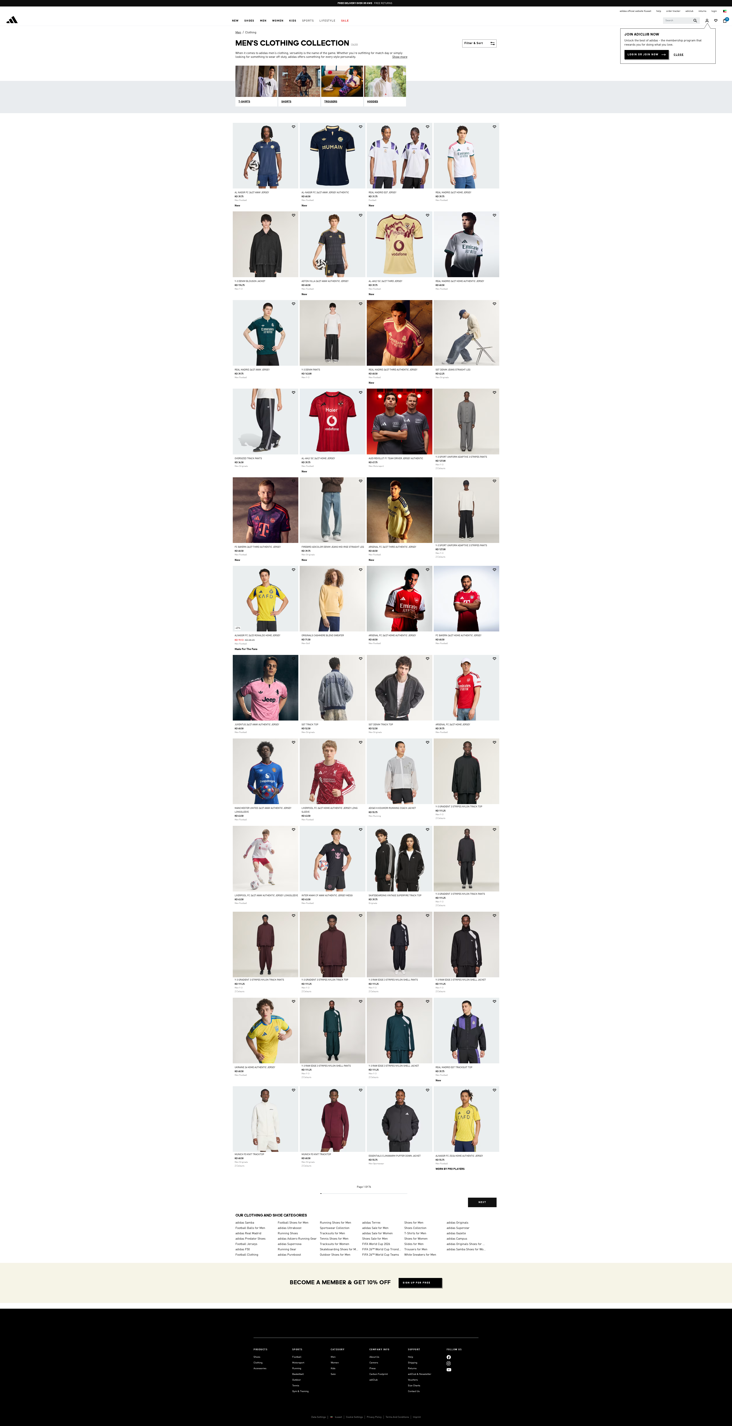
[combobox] (681, 20)
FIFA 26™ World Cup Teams (380, 1254)
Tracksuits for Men (332, 1233)
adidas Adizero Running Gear (297, 1238)
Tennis (295, 1385)
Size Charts (414, 1385)
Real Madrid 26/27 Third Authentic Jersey (393, 370)
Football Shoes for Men (293, 1222)
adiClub (373, 1380)
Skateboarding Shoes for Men (339, 1249)
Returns (412, 1368)
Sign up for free (416, 1283)
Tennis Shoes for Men (334, 1238)
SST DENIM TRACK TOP (381, 725)
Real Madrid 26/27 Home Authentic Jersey (460, 281)
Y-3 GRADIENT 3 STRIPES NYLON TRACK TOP (459, 807)
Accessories (260, 1368)
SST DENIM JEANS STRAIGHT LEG (453, 370)
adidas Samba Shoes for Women (466, 1249)
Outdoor (296, 1380)
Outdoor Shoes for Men (335, 1254)
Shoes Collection (415, 1228)
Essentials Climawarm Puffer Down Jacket (395, 1156)
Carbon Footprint (378, 1374)
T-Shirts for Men (415, 1233)
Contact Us (414, 1391)
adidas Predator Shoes (250, 1238)
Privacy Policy (374, 1417)
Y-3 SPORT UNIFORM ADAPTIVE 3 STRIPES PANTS (461, 457)
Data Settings (318, 1417)
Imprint (417, 1417)
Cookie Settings (354, 1417)
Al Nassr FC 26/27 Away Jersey (252, 193)
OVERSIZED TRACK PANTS (248, 458)
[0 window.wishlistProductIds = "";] (715, 20)
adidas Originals (457, 1222)
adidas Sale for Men (375, 1228)
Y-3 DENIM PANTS (311, 370)
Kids (333, 1368)
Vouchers (413, 1380)
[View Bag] (724, 20)
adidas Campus (457, 1238)
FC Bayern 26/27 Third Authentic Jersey (258, 547)
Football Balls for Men (250, 1228)
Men (238, 32)
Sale (333, 1374)
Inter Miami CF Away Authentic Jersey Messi (327, 896)
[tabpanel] (366, 668)
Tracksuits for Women (334, 1244)
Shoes (257, 1357)
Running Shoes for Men (335, 1222)
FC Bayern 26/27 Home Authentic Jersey (458, 635)
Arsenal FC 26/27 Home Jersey (453, 725)
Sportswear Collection (334, 1228)
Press (372, 1368)
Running (296, 1368)
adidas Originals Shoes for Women (466, 1244)
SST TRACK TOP (310, 725)
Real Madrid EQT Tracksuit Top (454, 1067)
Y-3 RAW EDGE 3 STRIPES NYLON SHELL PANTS (393, 980)
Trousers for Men (415, 1249)
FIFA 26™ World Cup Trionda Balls (381, 1249)
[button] (235, 21)
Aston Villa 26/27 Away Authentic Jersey (325, 281)
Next (482, 1202)
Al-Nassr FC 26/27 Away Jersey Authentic (325, 193)
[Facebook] (449, 1357)
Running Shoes (288, 1233)
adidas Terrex (371, 1222)
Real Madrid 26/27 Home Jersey (453, 193)
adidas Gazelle (456, 1233)
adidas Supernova (289, 1244)
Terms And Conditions (397, 1417)
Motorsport (298, 1363)
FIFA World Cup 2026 (376, 1244)
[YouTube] (449, 1369)
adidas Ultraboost (289, 1228)
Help (410, 1357)
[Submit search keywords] (695, 21)
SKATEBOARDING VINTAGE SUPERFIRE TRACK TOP (395, 896)
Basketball (298, 1374)
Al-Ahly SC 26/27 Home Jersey (318, 458)
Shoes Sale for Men (375, 1238)
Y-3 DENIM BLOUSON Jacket (250, 281)
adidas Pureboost (289, 1254)
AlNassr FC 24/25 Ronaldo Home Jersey (257, 635)
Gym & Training (300, 1391)
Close (679, 54)
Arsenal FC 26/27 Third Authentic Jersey (392, 547)
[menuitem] (235, 21)
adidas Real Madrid (248, 1233)
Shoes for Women (416, 1238)
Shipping (412, 1363)
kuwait (338, 1417)
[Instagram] (448, 1363)
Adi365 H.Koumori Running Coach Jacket (392, 808)
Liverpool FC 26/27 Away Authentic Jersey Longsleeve (266, 896)
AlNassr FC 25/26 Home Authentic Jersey (459, 1156)
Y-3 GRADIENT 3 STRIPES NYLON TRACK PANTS (460, 894)
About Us (374, 1357)
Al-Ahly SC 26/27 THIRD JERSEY (385, 281)
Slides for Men (414, 1244)
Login (714, 11)
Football (296, 1357)
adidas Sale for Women (377, 1233)
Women (335, 1363)
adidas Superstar (458, 1228)
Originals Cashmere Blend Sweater (323, 635)
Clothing (250, 32)
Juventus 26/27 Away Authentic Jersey (257, 725)
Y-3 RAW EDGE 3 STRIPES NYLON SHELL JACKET (461, 980)
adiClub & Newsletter (419, 1374)
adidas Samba (244, 1222)
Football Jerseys (246, 1244)
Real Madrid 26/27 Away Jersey (252, 370)
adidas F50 (242, 1249)
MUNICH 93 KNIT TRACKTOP (249, 1154)
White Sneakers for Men (420, 1254)
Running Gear (287, 1249)
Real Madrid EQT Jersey (382, 193)
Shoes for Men (413, 1222)
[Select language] (725, 11)
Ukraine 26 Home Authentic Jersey (255, 1067)
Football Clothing (246, 1254)
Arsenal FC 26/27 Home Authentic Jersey (392, 635)
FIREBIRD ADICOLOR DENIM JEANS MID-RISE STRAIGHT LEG (333, 547)
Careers (373, 1363)
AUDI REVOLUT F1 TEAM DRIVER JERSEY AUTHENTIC (396, 458)
